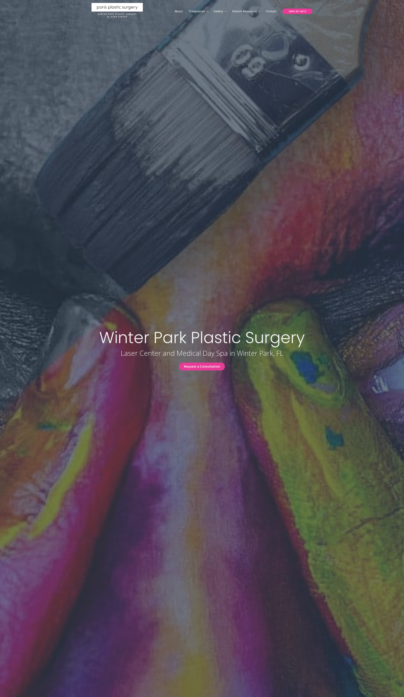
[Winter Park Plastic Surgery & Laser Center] (117, 11)
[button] (206, 11)
